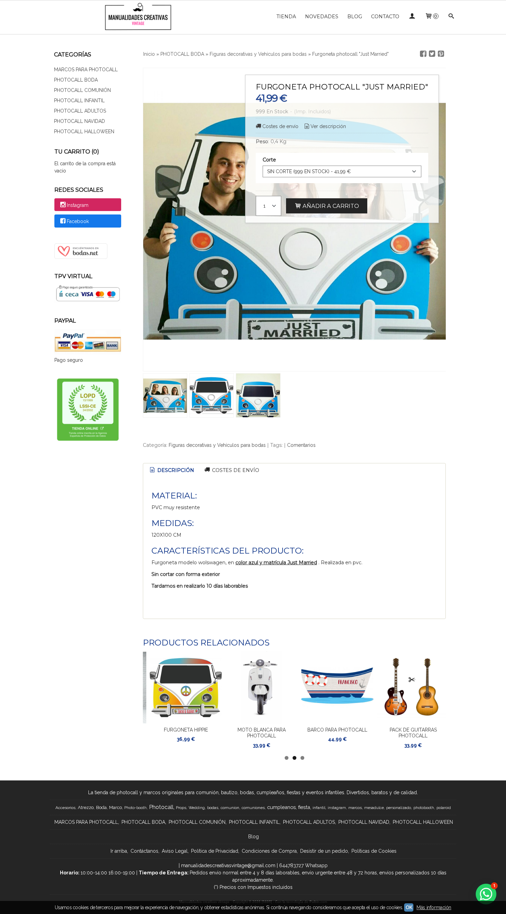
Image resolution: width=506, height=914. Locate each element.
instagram (337, 808)
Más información (434, 907)
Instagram (77, 205)
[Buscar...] (451, 17)
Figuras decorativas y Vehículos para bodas (217, 445)
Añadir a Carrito (330, 205)
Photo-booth (135, 808)
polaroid (443, 808)
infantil (319, 807)
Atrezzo (86, 807)
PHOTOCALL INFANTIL (79, 100)
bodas (212, 807)
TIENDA (286, 16)
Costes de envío (280, 126)
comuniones (253, 807)
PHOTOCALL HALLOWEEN (84, 131)
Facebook (78, 221)
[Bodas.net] (80, 257)
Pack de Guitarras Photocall (413, 733)
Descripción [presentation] (175, 470)
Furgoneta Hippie (186, 730)
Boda (101, 807)
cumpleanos (281, 807)
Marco (115, 807)
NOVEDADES (321, 16)
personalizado (398, 808)
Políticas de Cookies (374, 851)
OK (408, 907)
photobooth (423, 808)
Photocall (161, 807)
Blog (253, 836)
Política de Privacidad (214, 851)
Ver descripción (328, 126)
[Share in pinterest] (440, 54)
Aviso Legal (175, 851)
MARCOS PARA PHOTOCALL (86, 69)
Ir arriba (118, 851)
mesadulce (374, 808)
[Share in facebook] (423, 54)
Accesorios (65, 807)
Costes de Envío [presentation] (235, 470)
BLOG (354, 16)
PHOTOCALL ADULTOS (80, 111)
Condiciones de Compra (269, 851)
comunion (230, 807)
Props (181, 807)
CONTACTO (385, 16)
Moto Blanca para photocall (262, 733)
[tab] (171, 470)
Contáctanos (144, 851)
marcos (355, 807)
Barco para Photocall (337, 730)
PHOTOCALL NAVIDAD (79, 121)
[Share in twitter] (432, 54)
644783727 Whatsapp (303, 865)
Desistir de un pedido (324, 851)
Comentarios (301, 445)
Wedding (197, 808)
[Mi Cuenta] (412, 17)
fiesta (304, 807)
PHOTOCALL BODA (76, 80)
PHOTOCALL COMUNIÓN (82, 90)
